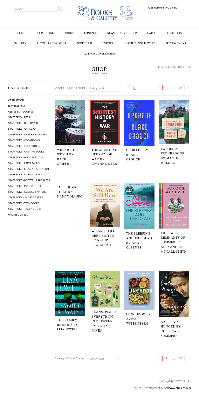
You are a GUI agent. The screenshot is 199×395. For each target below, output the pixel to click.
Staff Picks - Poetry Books (25, 186)
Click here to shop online (162, 7)
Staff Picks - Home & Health (25, 163)
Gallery (20, 43)
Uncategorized (18, 214)
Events (107, 43)
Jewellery (174, 33)
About (69, 33)
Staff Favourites (19, 117)
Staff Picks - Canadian (22, 128)
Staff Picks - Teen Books (23, 203)
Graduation (16, 100)
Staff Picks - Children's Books (27, 134)
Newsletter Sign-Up (122, 33)
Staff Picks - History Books (26, 157)
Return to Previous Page (174, 66)
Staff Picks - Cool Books (24, 146)
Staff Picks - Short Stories (25, 197)
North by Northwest (139, 43)
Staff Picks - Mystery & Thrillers (29, 180)
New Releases (17, 105)
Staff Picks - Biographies (24, 123)
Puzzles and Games (51, 43)
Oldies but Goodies (20, 111)
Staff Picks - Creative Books (26, 151)
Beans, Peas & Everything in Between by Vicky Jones (104, 321)
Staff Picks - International (25, 174)
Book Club (84, 43)
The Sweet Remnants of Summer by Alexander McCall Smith (174, 242)
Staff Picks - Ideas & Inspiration (28, 169)
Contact (90, 33)
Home (21, 33)
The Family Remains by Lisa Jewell (68, 324)
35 (180, 88)
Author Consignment (100, 53)
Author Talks (175, 43)
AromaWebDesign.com (177, 388)
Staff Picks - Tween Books (25, 208)
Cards (151, 33)
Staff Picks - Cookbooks (24, 140)
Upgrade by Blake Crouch (137, 154)
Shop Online (45, 33)
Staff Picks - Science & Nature (27, 191)
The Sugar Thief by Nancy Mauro (70, 191)
